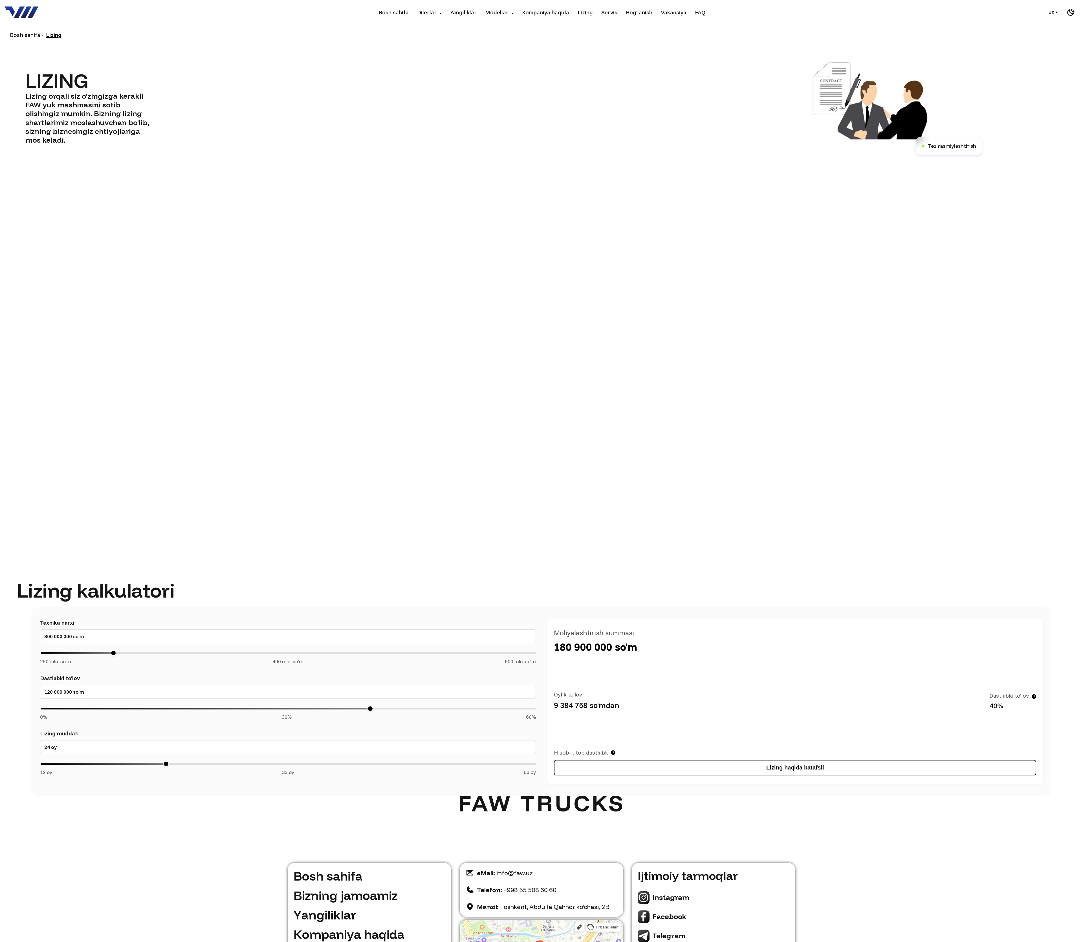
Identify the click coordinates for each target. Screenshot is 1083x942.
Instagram (670, 897)
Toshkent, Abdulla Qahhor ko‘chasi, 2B (543, 906)
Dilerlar (429, 12)
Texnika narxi (57, 622)
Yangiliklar (463, 12)
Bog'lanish (639, 12)
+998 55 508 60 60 (516, 890)
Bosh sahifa (393, 12)
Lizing (585, 12)
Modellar (499, 12)
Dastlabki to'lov (60, 678)
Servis (609, 12)
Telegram (669, 935)
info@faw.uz (505, 873)
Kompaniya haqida (545, 12)
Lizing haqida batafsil (795, 767)
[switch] (1070, 12)
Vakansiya (673, 12)
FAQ (700, 12)
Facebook (669, 916)
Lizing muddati (59, 733)
